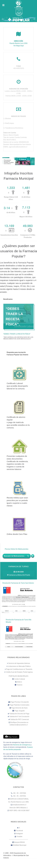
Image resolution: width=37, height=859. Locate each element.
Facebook (19, 830)
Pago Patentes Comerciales (19, 705)
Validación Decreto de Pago (19, 713)
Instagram (19, 833)
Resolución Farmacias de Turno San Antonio (18, 583)
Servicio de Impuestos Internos (19, 663)
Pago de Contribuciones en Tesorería (19, 669)
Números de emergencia (21, 745)
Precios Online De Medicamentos (16, 549)
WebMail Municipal (19, 845)
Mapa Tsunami (12, 737)
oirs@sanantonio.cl (19, 805)
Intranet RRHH (19, 842)
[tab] (18, 333)
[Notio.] (18, 161)
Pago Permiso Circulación (19, 702)
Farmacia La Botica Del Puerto (19, 575)
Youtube (19, 836)
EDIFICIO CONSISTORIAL (19, 799)
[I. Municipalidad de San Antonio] (18, 4)
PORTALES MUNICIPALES (18, 676)
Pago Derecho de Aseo (19, 708)
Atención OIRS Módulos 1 (18, 807)
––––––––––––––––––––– (18, 839)
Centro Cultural (19, 679)
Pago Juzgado (20, 711)
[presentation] (18, 333)
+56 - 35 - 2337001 (19, 796)
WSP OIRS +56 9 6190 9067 (19, 810)
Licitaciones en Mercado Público (19, 666)
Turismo (19, 685)
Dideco (19, 682)
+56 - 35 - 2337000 (19, 793)
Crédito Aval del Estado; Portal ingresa (19, 672)
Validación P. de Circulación (19, 716)
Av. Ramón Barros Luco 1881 (18, 802)
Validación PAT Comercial (19, 719)
